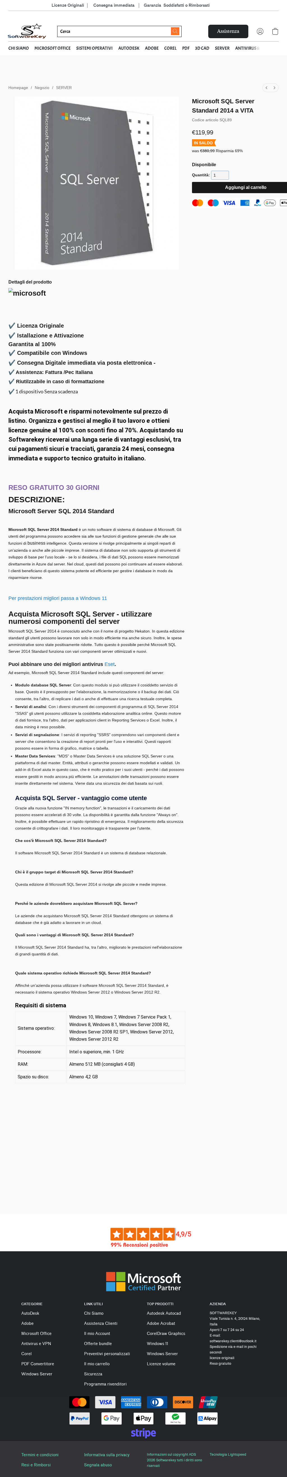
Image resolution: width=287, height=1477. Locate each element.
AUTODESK (128, 48)
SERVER (222, 48)
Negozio (42, 87)
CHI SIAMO (18, 48)
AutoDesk (30, 1313)
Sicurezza (93, 1374)
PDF (185, 48)
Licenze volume (161, 1364)
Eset (110, 664)
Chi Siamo (93, 1313)
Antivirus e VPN (36, 1343)
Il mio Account (97, 1333)
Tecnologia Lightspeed (228, 1454)
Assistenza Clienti (100, 1323)
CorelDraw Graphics (166, 1333)
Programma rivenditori (105, 1384)
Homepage (18, 87)
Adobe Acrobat (161, 1323)
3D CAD (202, 48)
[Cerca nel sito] (175, 31)
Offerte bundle (98, 1343)
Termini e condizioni (40, 1455)
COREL (170, 48)
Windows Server (36, 1374)
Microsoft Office (36, 1333)
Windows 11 (157, 1343)
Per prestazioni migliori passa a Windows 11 (57, 598)
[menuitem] (266, 88)
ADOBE (152, 48)
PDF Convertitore (37, 1364)
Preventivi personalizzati (107, 1354)
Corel (26, 1354)
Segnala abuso (98, 1465)
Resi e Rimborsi (36, 1465)
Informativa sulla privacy (106, 1455)
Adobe (27, 1323)
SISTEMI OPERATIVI (94, 48)
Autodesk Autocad (164, 1313)
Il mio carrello (97, 1364)
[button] (27, 31)
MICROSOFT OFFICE (52, 48)
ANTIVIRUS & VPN (252, 48)
